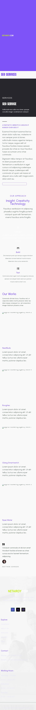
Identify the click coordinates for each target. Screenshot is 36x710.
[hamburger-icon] (32, 35)
